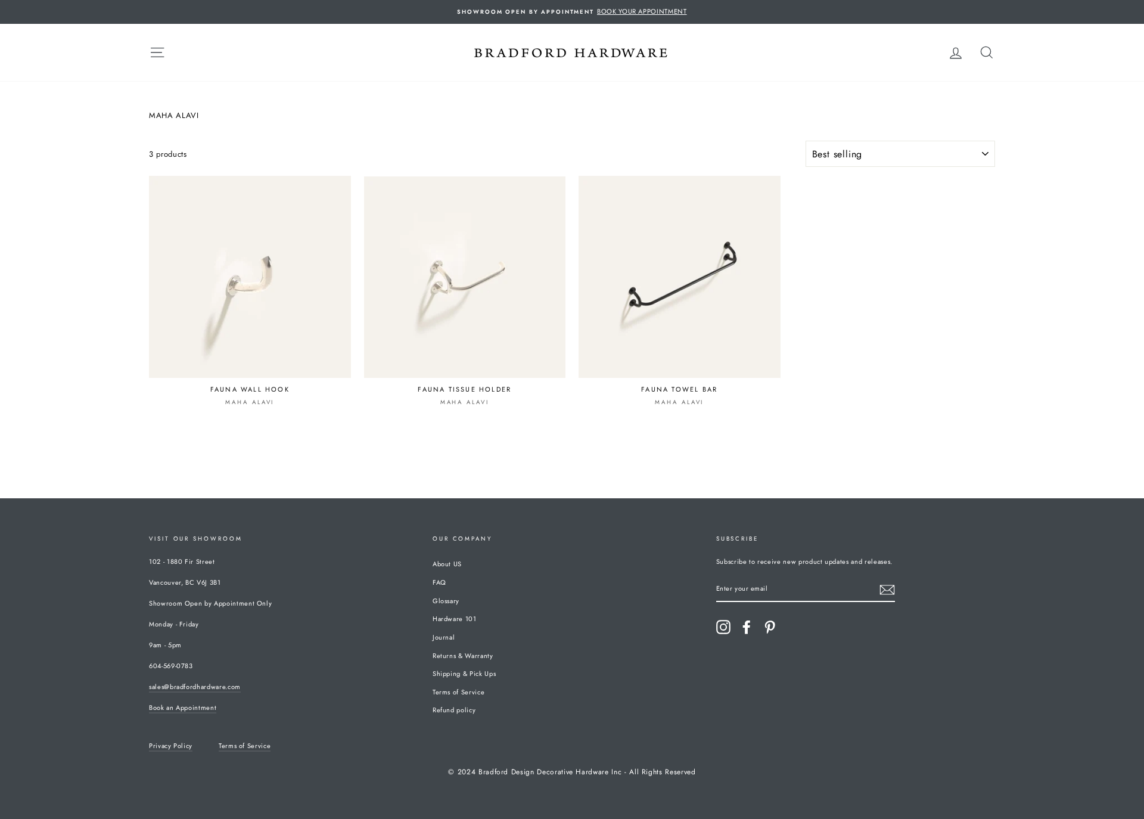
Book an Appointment (182, 707)
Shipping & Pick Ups (464, 673)
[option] (572, 12)
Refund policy (454, 710)
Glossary (446, 601)
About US (447, 564)
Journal (444, 637)
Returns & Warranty (463, 655)
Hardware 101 (455, 618)
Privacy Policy (170, 745)
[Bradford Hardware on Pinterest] (770, 627)
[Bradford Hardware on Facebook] (746, 627)
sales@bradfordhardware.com (195, 686)
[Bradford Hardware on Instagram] (723, 627)
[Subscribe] (887, 589)
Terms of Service (458, 692)
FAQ (439, 582)
